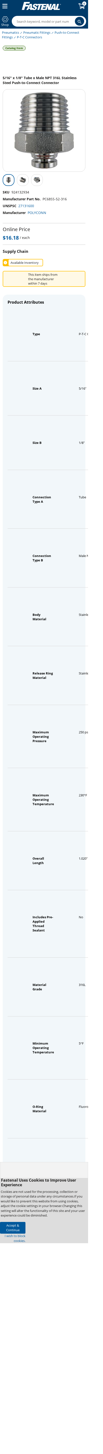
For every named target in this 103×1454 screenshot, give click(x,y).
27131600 (26, 205)
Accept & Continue (13, 1227)
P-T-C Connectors (29, 37)
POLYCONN (37, 212)
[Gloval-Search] (79, 21)
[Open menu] (4, 6)
